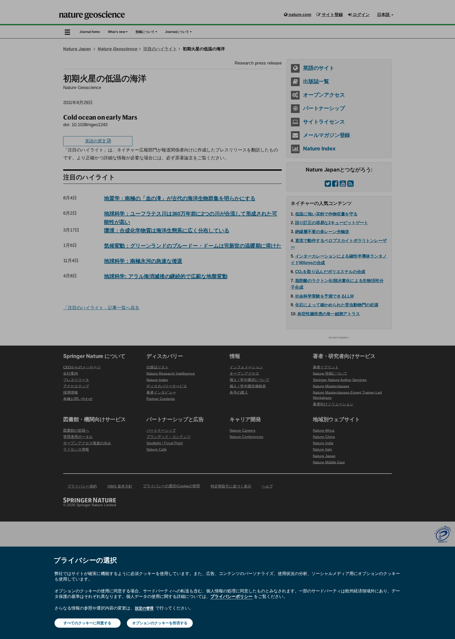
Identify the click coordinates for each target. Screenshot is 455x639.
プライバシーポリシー (231, 596)
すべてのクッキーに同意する (87, 623)
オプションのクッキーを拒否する (159, 623)
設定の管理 (144, 608)
